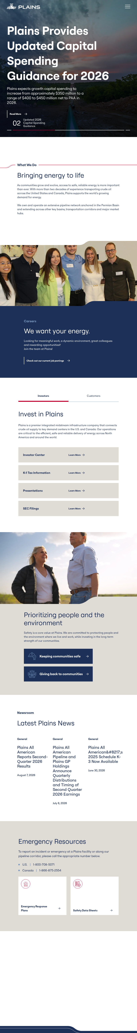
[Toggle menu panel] (127, 6)
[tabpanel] (68, 463)
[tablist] (68, 398)
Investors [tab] (43, 395)
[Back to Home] (23, 6)
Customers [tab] (93, 395)
